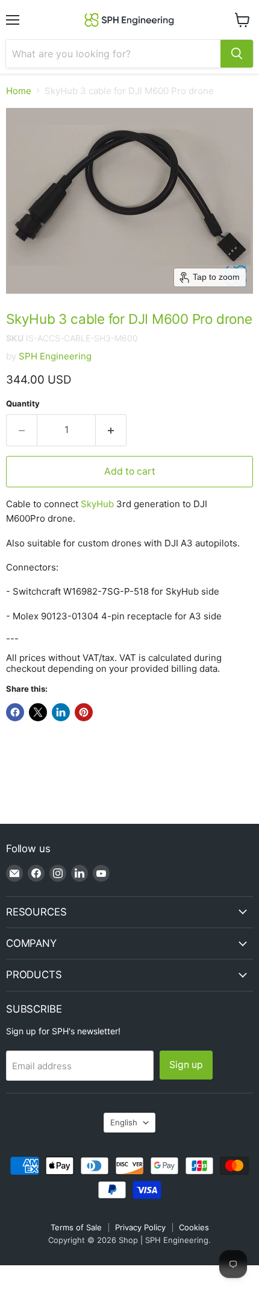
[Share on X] (38, 712)
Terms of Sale (76, 1227)
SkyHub (97, 504)
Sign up (186, 1064)
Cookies (194, 1227)
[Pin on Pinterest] (84, 712)
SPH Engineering (55, 356)
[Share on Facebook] (15, 712)
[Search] (236, 54)
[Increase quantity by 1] (111, 430)
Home (18, 91)
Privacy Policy (140, 1227)
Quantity (23, 403)
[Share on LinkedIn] (61, 712)
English (123, 1122)
